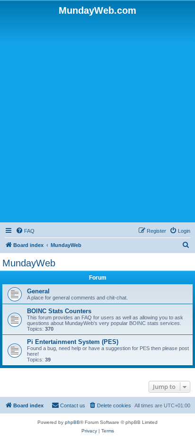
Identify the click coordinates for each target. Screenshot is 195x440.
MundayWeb (28, 263)
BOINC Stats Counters (59, 311)
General (38, 291)
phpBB (72, 422)
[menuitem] (25, 231)
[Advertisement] (97, 118)
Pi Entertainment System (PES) (72, 341)
